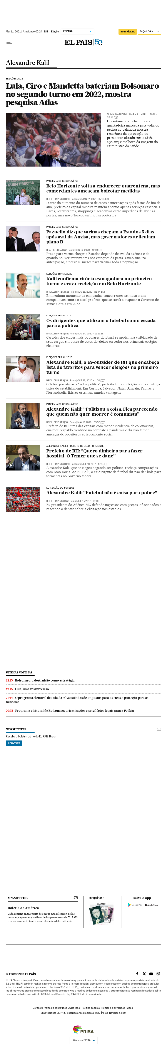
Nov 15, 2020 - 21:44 (91, 291)
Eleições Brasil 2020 (59, 274)
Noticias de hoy (117, 1013)
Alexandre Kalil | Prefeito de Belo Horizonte (75, 446)
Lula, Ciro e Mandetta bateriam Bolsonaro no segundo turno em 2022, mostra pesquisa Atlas (82, 94)
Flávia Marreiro (117, 114)
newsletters (16, 729)
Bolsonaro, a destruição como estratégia (45, 680)
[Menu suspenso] (9, 42)
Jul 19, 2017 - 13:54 (95, 464)
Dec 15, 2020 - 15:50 (88, 250)
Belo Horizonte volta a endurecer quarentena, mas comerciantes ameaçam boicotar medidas (103, 189)
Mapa (130, 1008)
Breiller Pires (55, 199)
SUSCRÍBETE (127, 31)
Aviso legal (74, 1008)
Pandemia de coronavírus (62, 181)
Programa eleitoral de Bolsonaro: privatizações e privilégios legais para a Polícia (74, 711)
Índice (104, 1013)
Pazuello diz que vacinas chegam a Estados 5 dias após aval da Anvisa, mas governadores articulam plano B (100, 237)
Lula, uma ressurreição (32, 689)
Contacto (38, 1008)
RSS (97, 1013)
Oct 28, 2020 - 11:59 (91, 380)
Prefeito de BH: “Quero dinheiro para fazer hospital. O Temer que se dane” (94, 454)
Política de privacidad (113, 1008)
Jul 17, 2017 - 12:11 (90, 501)
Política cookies (91, 1008)
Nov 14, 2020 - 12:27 (91, 333)
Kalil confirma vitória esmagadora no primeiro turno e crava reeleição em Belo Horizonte (99, 281)
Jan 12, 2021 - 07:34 (95, 199)
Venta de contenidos (55, 1008)
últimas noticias (19, 672)
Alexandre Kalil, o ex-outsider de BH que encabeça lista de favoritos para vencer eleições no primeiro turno (102, 368)
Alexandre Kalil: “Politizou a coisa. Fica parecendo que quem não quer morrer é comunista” (102, 412)
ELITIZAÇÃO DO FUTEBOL (60, 488)
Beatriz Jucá (54, 250)
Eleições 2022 (14, 79)
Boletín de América (23, 908)
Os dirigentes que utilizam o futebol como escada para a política (101, 323)
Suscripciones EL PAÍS (53, 1013)
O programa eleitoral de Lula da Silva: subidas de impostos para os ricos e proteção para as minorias (77, 700)
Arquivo (95, 897)
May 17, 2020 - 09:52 (91, 422)
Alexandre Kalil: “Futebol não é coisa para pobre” (101, 493)
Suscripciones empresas (80, 1013)
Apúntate (14, 743)
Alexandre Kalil (28, 63)
